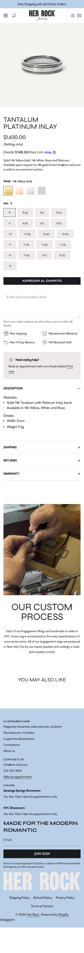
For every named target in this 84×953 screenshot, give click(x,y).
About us (9, 751)
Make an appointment (17, 777)
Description (13, 388)
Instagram (7, 920)
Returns (10, 460)
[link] (42, 881)
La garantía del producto (18, 739)
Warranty (11, 474)
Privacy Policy (65, 898)
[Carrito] (79, 15)
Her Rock (33, 914)
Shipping (10, 447)
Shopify (63, 914)
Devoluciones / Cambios (18, 733)
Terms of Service (42, 906)
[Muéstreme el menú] (5, 15)
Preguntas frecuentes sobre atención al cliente (32, 727)
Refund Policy (42, 898)
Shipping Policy (19, 898)
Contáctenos (11, 745)
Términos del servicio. (33, 866)
